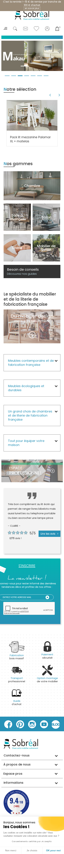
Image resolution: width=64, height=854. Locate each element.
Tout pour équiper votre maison (26, 443)
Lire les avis (47, 534)
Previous (49, 95)
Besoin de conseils (23, 271)
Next (60, 95)
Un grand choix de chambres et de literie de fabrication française (30, 415)
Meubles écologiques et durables (26, 388)
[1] (47, 597)
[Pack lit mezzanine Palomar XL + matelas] (32, 115)
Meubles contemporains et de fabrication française (31, 362)
